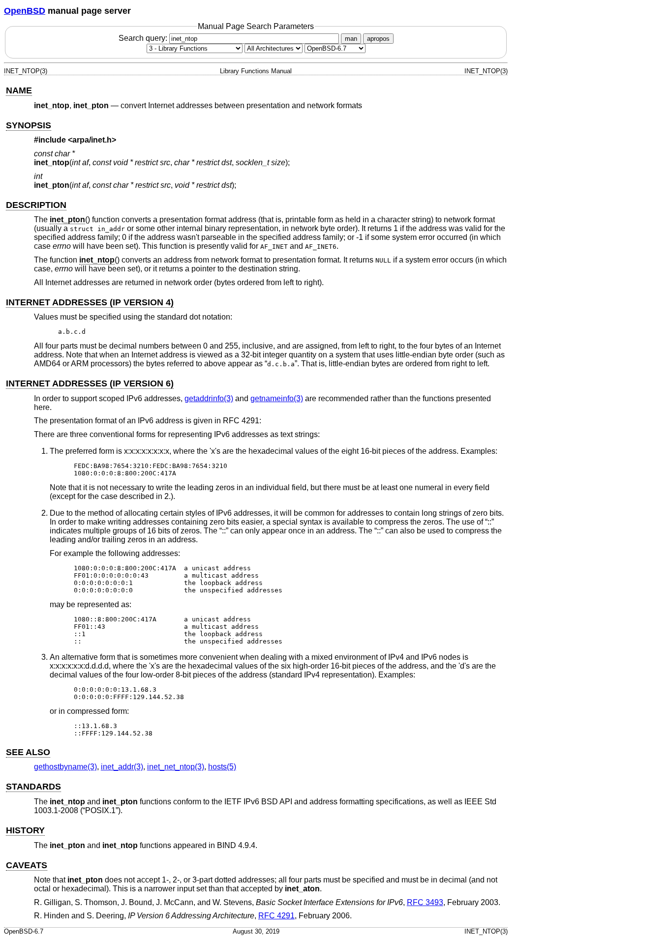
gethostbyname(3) (65, 767)
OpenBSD (24, 11)
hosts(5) (222, 767)
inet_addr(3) (122, 767)
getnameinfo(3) (276, 398)
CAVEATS (26, 865)
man (351, 38)
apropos (378, 38)
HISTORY (25, 830)
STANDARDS (33, 787)
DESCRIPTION (36, 205)
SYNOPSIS (28, 125)
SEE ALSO (28, 752)
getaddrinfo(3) (208, 398)
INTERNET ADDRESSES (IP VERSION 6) (90, 383)
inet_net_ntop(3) (175, 767)
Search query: (144, 38)
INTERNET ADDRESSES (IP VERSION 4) (90, 302)
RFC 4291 (276, 915)
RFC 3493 (425, 902)
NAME (19, 90)
